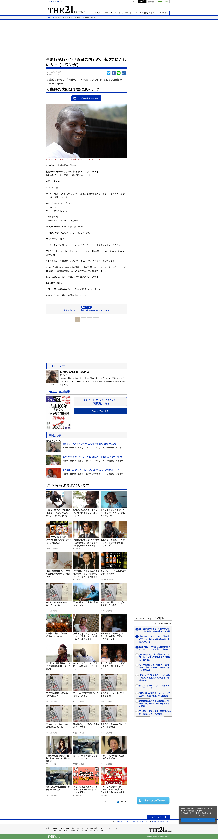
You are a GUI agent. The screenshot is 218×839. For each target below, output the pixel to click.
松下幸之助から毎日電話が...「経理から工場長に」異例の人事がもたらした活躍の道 (154, 667)
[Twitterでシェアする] (153, 800)
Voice (133, 1)
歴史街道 (151, 1)
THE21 (142, 1)
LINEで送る (119, 73)
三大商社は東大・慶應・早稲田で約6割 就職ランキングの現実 (155, 712)
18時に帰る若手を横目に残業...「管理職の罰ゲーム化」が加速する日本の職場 (154, 703)
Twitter (109, 73)
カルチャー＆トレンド (127, 13)
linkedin (124, 73)
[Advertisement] (109, 38)
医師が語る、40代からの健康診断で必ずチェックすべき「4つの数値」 (154, 648)
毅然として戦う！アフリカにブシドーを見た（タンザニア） (90, 444)
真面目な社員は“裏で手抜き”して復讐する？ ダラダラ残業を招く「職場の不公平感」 (154, 657)
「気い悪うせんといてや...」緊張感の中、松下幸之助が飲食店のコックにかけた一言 (154, 639)
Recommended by (111, 802)
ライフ (113, 13)
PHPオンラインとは (121, 822)
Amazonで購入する (100, 411)
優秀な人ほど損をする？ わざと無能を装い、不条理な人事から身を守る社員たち (154, 677)
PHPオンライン (55, 1)
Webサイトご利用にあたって (161, 822)
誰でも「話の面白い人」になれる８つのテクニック (154, 686)
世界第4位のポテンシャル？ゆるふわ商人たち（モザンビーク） (91, 470)
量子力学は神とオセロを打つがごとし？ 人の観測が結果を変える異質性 (154, 630)
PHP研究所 (163, 1)
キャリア (96, 13)
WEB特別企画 (149, 13)
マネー (105, 13)
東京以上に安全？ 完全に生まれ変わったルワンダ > (86, 308)
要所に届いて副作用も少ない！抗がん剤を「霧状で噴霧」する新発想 (154, 694)
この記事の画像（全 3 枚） (88, 98)
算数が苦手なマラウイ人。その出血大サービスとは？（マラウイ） (93, 457)
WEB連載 (164, 13)
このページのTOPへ (157, 817)
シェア (114, 73)
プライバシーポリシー (189, 815)
